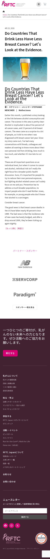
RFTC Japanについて (13, 452)
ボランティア (8, 424)
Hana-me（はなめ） (11, 445)
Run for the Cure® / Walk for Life (16, 441)
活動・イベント (10, 430)
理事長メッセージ (9, 456)
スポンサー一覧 (9, 460)
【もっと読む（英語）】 (14, 228)
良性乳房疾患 (8, 391)
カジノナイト (8, 438)
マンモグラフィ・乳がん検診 (14, 405)
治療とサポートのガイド (12, 402)
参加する (7, 416)
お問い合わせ (9, 481)
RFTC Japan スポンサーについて (15, 420)
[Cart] (45, 4)
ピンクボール (8, 434)
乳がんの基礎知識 (9, 380)
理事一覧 (6, 463)
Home (5, 15)
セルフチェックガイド (11, 409)
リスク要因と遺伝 (9, 387)
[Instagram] (11, 525)
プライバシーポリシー (33, 548)
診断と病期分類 (9, 383)
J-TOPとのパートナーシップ (14, 467)
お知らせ (7, 474)
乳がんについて (10, 375)
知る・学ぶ (8, 397)
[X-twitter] (17, 525)
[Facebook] (5, 525)
